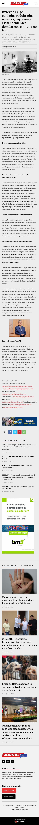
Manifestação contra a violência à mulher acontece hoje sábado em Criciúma (18, 600)
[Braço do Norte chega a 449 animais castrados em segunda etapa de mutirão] (19, 668)
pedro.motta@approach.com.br (12, 402)
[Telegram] (12, 761)
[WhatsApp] (24, 432)
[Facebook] (10, 432)
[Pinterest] (20, 432)
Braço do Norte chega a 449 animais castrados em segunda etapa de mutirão (19, 687)
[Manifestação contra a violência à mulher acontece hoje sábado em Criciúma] (19, 581)
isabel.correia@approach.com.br (23, 397)
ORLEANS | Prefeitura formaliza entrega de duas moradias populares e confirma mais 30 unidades (19, 477)
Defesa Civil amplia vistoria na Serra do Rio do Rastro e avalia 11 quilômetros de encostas (19, 447)
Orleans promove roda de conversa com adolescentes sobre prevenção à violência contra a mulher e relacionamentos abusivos (17, 732)
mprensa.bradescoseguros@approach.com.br (17, 386)
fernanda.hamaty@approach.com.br (14, 394)
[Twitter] (15, 432)
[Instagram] (8, 761)
